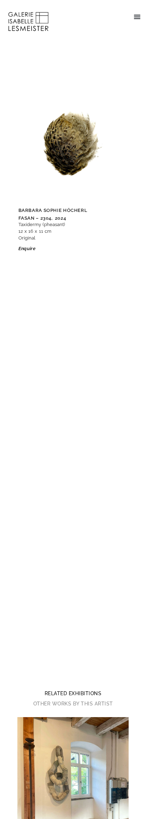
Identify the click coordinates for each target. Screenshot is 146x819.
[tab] (73, 693)
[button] (137, 16)
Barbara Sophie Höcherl (53, 210)
